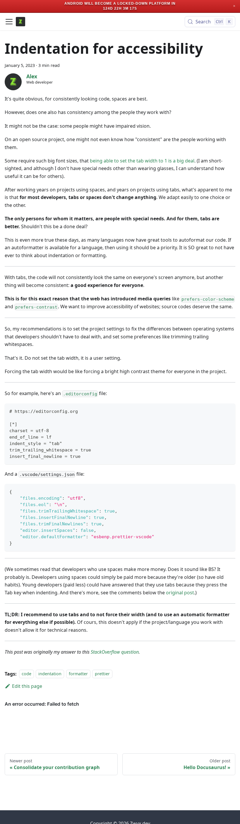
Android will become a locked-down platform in (120, 3)
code (26, 674)
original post (180, 592)
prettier (102, 674)
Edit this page (27, 686)
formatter (78, 674)
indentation (49, 674)
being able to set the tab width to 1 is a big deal (142, 160)
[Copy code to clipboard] (228, 411)
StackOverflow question (115, 652)
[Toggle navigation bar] (9, 21)
